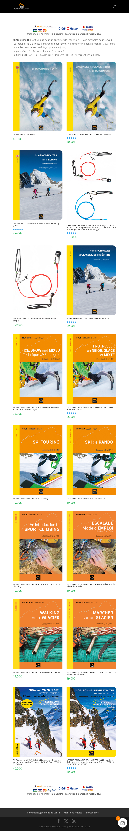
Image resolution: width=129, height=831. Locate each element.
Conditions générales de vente (43, 812)
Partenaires (92, 812)
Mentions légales (73, 812)
